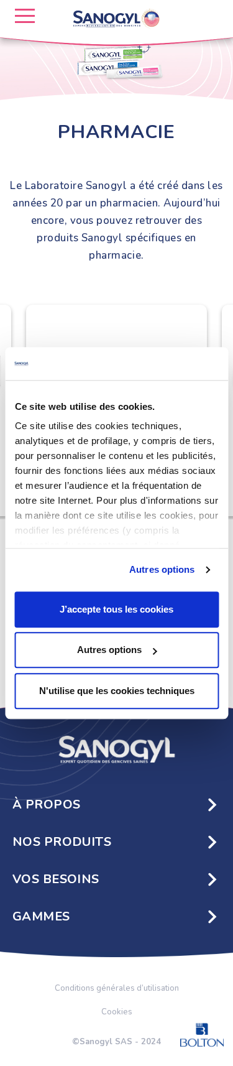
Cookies (116, 1011)
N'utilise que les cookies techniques (116, 690)
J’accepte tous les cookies (116, 609)
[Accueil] (117, 748)
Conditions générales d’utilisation (117, 988)
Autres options (161, 569)
